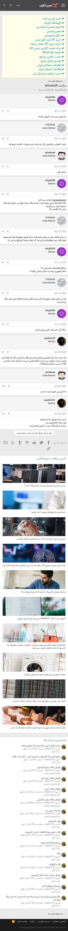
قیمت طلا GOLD (51, 52)
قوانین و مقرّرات (58, 921)
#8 (3, 324)
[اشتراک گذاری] (7, 111)
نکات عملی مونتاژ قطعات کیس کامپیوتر (42, 832)
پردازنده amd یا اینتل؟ (50, 843)
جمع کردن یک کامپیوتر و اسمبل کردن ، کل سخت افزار (36, 756)
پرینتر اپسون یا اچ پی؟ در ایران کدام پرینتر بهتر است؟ (43, 592)
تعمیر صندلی (53, 31)
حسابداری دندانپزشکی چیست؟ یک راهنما (48, 512)
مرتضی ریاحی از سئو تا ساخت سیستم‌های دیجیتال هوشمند (40, 539)
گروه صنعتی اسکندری (49, 27)
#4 (3, 194)
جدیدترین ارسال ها (55, 740)
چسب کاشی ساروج (50, 57)
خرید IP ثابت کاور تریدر (48, 40)
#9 (3, 352)
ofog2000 (59, 90)
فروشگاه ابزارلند (52, 23)
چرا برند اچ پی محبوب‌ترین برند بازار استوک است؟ (45, 485)
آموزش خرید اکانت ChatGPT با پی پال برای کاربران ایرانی (41, 618)
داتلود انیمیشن (52, 35)
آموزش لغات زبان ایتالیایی (48, 799)
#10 (3, 386)
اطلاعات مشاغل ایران (49, 65)
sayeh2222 (49, 338)
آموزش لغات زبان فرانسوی (48, 767)
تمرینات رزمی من (52, 810)
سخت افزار (56, 751)
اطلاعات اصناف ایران (50, 69)
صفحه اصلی (22, 921)
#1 (3, 111)
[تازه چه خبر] (10, 5)
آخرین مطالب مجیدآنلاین (51, 458)
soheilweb (50, 152)
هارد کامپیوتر (54, 821)
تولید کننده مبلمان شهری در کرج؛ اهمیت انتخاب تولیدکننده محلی (38, 727)
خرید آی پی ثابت (51, 19)
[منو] (63, 5)
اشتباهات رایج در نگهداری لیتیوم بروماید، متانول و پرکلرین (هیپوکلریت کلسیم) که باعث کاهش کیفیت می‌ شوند (36, 647)
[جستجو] (4, 5)
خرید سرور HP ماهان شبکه (45, 44)
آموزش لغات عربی (52, 789)
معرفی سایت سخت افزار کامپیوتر (45, 875)
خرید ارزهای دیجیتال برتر (47, 74)
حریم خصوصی (43, 921)
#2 (3, 138)
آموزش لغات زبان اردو (50, 778)
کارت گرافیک (54, 864)
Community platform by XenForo (42, 927)
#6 (3, 262)
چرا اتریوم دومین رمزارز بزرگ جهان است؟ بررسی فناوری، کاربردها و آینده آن (34, 565)
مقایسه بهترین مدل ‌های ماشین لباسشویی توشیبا (44, 674)
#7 (3, 293)
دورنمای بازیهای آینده (51, 886)
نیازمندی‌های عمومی (52, 773)
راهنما (32, 921)
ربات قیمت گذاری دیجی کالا (45, 48)
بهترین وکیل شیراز (50, 61)
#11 (3, 414)
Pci (58, 853)
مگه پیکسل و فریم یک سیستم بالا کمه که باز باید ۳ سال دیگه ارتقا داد (33, 898)
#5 (3, 231)
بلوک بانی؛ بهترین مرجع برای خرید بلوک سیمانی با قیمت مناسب (38, 701)
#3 (3, 166)
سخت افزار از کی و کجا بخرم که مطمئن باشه (41, 745)
